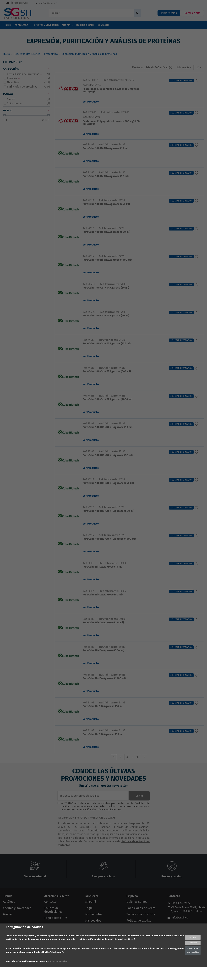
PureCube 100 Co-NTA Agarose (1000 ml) (107, 399)
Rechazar (193, 943)
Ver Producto (91, 101)
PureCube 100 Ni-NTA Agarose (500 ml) (106, 232)
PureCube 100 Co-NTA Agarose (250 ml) (107, 343)
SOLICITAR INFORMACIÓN (181, 80)
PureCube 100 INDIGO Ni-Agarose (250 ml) (108, 483)
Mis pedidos (93, 920)
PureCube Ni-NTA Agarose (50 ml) (103, 734)
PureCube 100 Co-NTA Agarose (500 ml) (107, 371)
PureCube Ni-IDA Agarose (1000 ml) (104, 678)
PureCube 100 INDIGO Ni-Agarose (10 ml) (107, 427)
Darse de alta (192, 13)
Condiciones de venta (140, 908)
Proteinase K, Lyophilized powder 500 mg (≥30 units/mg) (111, 122)
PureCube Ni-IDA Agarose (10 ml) (102, 566)
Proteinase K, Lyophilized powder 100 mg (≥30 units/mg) (111, 90)
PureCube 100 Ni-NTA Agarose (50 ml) (106, 176)
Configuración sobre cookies (193, 950)
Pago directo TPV (55, 918)
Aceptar (193, 937)
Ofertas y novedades (17, 908)
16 (137, 757)
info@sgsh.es (19, 2)
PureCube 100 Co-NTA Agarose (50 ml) (106, 315)
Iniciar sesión (169, 13)
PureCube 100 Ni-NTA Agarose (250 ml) (106, 204)
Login (89, 908)
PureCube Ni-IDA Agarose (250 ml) (103, 622)
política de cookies (57, 961)
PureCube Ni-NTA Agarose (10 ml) (103, 706)
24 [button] (198, 67)
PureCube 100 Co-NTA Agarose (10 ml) (106, 287)
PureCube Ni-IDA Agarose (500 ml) (103, 650)
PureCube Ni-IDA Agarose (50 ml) (103, 594)
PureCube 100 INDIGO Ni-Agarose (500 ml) (108, 511)
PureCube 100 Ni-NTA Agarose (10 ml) (105, 148)
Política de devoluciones (53, 909)
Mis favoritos (93, 914)
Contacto (50, 901)
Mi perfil (90, 901)
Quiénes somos (136, 901)
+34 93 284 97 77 (181, 902)
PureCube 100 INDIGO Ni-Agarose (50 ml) (108, 455)
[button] (184, 67)
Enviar (139, 795)
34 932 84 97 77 (47, 2)
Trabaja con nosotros (140, 914)
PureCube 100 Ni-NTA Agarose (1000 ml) (107, 260)
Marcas (7, 914)
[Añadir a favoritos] (197, 80)
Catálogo (9, 901)
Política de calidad (139, 920)
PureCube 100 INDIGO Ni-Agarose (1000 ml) (109, 539)
